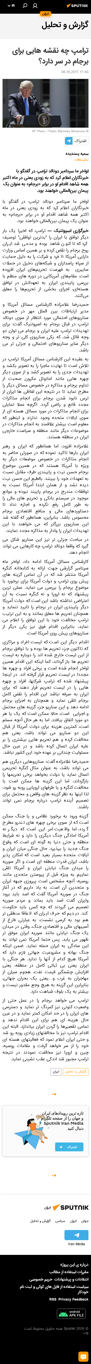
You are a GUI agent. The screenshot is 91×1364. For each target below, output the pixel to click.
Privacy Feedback (73, 1299)
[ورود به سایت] (35, 6)
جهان (84, 1221)
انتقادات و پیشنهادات (71, 1279)
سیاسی (60, 1221)
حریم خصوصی (40, 1279)
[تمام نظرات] (83, 1357)
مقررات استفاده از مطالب (68, 1272)
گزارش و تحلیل (75, 1072)
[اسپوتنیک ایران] (78, 8)
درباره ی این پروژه (74, 1264)
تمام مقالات (81, 160)
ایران (56, 1072)
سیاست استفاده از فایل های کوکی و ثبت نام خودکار (54, 1289)
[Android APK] (71, 1315)
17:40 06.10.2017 (74, 72)
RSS (52, 1299)
